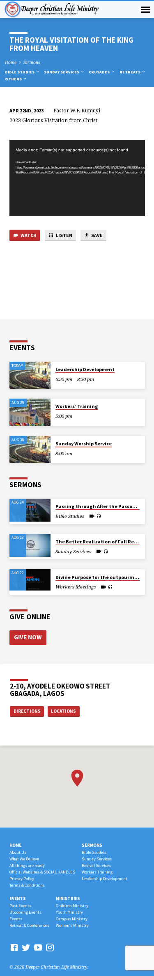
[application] (77, 178)
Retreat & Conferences (29, 925)
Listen (63, 235)
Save (96, 235)
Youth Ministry (69, 912)
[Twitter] (26, 947)
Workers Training (97, 872)
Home (10, 62)
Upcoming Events (25, 912)
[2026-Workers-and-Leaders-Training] (30, 580)
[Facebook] (14, 947)
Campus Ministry (71, 918)
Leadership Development (85, 369)
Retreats (130, 72)
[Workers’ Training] (30, 412)
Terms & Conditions (27, 885)
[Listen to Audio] (98, 516)
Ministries (68, 898)
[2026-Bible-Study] (30, 510)
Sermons (31, 62)
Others (14, 79)
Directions (27, 711)
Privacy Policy (21, 878)
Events (17, 898)
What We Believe (24, 859)
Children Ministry (72, 905)
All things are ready (27, 865)
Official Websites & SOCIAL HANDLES (42, 872)
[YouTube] (38, 947)
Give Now (27, 637)
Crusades (99, 72)
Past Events (20, 905)
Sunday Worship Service (83, 443)
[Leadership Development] (30, 375)
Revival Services (96, 865)
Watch (28, 235)
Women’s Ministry (72, 925)
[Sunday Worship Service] (30, 449)
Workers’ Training (76, 406)
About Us (17, 852)
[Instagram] (50, 947)
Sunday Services (62, 72)
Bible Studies (20, 72)
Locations (63, 711)
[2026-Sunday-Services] (30, 545)
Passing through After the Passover (97, 506)
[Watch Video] (92, 516)
